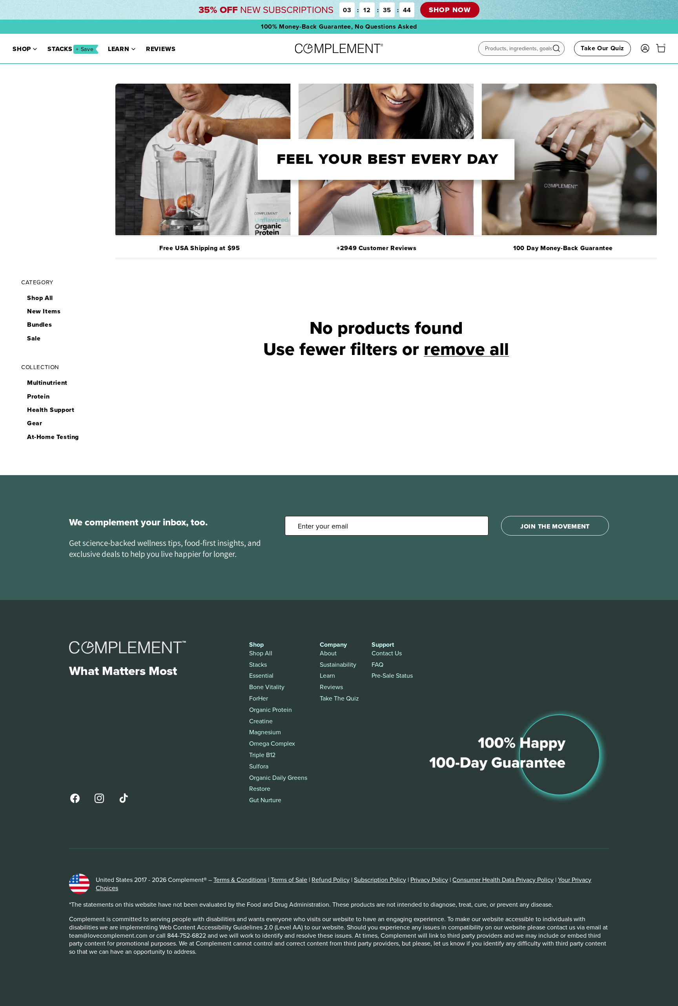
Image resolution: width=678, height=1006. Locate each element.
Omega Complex (272, 743)
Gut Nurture (265, 800)
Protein (38, 396)
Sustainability (338, 664)
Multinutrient (47, 382)
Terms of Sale (289, 879)
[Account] (645, 48)
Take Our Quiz (602, 48)
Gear (34, 423)
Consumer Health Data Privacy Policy (503, 879)
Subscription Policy (380, 879)
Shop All (40, 297)
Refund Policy (331, 879)
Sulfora (258, 766)
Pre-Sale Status (392, 675)
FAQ (377, 664)
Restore (259, 789)
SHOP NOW (449, 10)
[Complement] (339, 48)
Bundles (39, 324)
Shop (22, 49)
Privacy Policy (429, 879)
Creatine (261, 721)
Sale (33, 338)
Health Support (50, 409)
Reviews (161, 49)
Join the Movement (555, 526)
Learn (118, 49)
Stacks (70, 49)
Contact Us (387, 653)
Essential (261, 675)
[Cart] (660, 48)
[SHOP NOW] (339, 10)
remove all (466, 348)
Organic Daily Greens (278, 778)
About (328, 653)
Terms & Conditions (239, 879)
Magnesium (265, 732)
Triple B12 (262, 755)
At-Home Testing (53, 436)
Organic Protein (270, 710)
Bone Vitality (266, 687)
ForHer (258, 698)
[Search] (556, 48)
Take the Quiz (339, 698)
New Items (43, 311)
